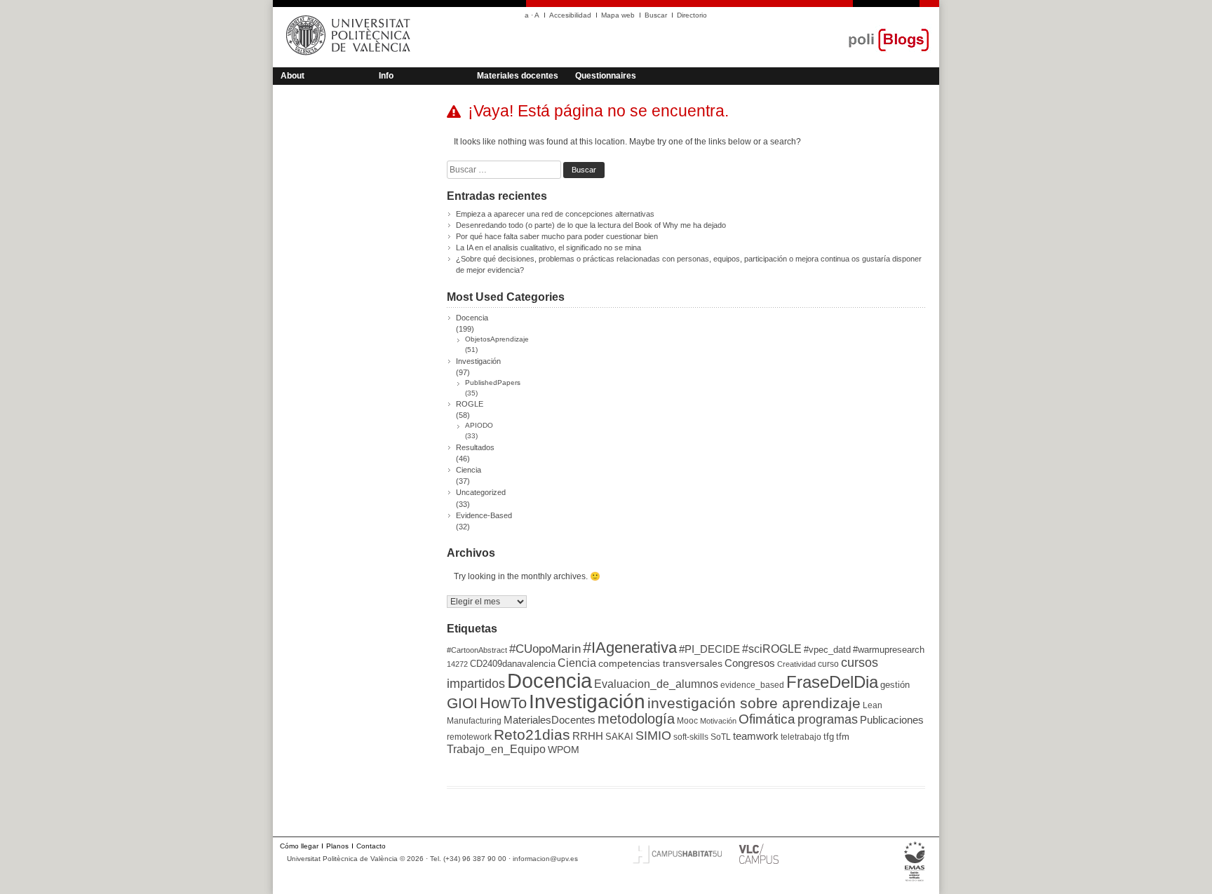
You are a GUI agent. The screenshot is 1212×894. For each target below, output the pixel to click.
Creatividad (796, 664)
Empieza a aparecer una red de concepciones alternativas (555, 214)
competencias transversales (660, 663)
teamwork (756, 736)
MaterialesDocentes (549, 720)
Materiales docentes (517, 76)
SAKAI (619, 736)
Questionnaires (605, 76)
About (292, 76)
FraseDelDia (832, 681)
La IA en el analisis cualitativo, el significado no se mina (548, 247)
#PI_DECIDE (709, 649)
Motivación (718, 721)
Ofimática (767, 719)
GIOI (462, 703)
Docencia (472, 317)
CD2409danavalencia (513, 663)
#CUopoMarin (545, 649)
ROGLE (469, 404)
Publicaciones (892, 720)
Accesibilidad (570, 15)
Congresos (750, 663)
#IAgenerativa (630, 647)
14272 (457, 664)
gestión (895, 684)
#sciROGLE (772, 648)
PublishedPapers (492, 382)
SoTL (721, 737)
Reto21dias (532, 734)
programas (827, 719)
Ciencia (468, 470)
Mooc (687, 721)
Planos (337, 846)
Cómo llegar (299, 846)
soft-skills (690, 737)
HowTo (503, 703)
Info (386, 76)
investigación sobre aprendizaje (754, 703)
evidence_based (752, 685)
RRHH (587, 736)
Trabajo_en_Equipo (496, 749)
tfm (842, 736)
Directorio (692, 15)
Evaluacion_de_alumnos (656, 683)
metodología (636, 718)
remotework (469, 737)
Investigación (478, 361)
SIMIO (653, 736)
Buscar (656, 15)
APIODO (479, 425)
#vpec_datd (827, 649)
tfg (828, 736)
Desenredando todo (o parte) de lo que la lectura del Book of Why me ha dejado (591, 225)
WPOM (563, 749)
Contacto (371, 846)
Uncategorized (481, 492)
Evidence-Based (484, 515)
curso (828, 664)
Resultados (475, 447)
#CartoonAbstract (477, 650)
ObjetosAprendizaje (497, 339)
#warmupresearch (888, 649)
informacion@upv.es (545, 858)
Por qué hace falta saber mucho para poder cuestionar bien (557, 236)
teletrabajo (801, 737)
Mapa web (618, 15)
